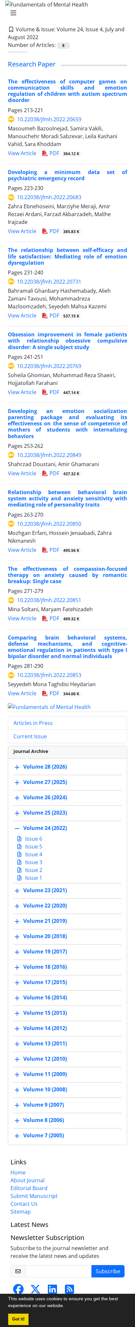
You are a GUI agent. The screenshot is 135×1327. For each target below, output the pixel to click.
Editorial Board (29, 1188)
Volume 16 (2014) (45, 997)
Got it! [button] (18, 1319)
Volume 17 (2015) (45, 982)
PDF (63, 153)
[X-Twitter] (35, 1291)
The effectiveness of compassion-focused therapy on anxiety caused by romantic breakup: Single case (67, 575)
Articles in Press (33, 723)
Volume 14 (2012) (45, 1028)
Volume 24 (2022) (45, 828)
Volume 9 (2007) (43, 1104)
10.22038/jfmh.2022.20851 (49, 600)
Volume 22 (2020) (45, 905)
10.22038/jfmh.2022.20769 (49, 366)
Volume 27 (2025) (45, 782)
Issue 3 (33, 862)
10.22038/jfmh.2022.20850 (49, 523)
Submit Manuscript (34, 1196)
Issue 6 (33, 838)
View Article (22, 153)
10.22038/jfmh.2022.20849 (49, 455)
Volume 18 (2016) (45, 966)
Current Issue (30, 736)
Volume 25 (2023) (45, 812)
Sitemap (20, 1211)
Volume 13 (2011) (45, 1043)
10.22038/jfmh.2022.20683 (49, 197)
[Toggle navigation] (65, 13)
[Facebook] (18, 1291)
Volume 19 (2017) (45, 951)
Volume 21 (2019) (45, 920)
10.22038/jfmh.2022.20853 (49, 675)
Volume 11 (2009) (45, 1074)
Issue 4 (33, 854)
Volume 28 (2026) (45, 766)
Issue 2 (33, 870)
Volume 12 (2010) (45, 1058)
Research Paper (31, 64)
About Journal (27, 1180)
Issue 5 (33, 846)
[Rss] (69, 1291)
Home (18, 1172)
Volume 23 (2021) (45, 890)
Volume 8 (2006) (43, 1120)
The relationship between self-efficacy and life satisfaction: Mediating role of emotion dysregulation (67, 256)
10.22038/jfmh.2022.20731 (49, 281)
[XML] (44, 37)
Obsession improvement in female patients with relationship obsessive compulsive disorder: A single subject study (67, 340)
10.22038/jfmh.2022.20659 (49, 119)
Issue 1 (33, 877)
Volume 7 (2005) (43, 1135)
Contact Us (24, 1203)
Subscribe (108, 1271)
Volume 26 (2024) (45, 797)
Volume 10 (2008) (45, 1089)
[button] (67, 1306)
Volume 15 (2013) (45, 1012)
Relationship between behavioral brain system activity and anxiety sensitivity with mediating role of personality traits (67, 498)
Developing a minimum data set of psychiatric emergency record (67, 175)
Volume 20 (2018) (45, 936)
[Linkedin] (52, 1291)
